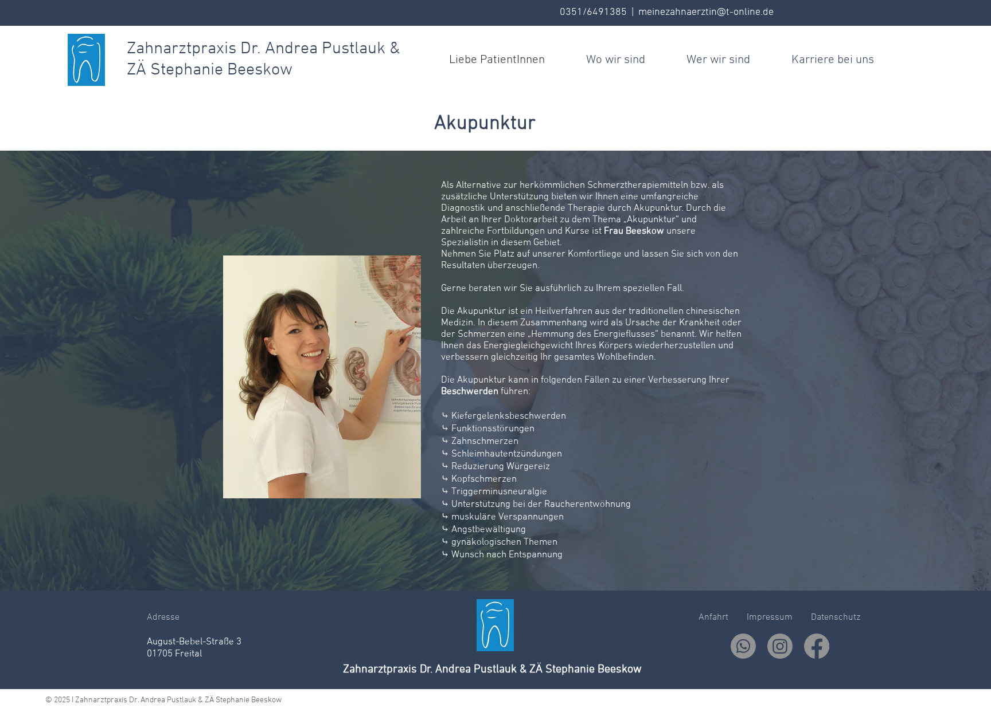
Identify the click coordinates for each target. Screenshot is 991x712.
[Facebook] (816, 646)
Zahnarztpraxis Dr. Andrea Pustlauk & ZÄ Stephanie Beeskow (492, 669)
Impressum (772, 617)
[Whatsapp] (743, 646)
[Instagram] (780, 646)
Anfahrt (716, 617)
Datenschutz (833, 617)
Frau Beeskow (634, 231)
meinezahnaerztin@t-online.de (706, 12)
